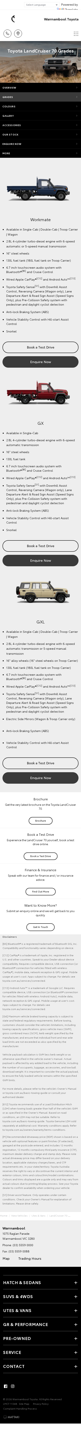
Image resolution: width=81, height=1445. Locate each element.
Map (6, 1258)
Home (3, 1215)
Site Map (24, 1403)
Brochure (40, 820)
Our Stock (10, 134)
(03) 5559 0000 (23, 1245)
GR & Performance (25, 1324)
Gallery (8, 115)
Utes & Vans (38, 1215)
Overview (9, 87)
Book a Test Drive (40, 347)
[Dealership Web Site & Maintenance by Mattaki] (11, 1417)
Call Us (7, 32)
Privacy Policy (41, 1403)
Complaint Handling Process (20, 1408)
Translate (71, 9)
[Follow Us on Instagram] (12, 1386)
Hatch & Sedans (22, 1282)
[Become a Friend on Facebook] (5, 1386)
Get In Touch (40, 927)
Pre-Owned (17, 1338)
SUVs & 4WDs (18, 1296)
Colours (9, 106)
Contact (14, 1366)
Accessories (11, 125)
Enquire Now (11, 143)
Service (12, 1352)
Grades (7, 97)
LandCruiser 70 (58, 1215)
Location (18, 32)
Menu (75, 32)
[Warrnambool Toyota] (9, 19)
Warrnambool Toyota (61, 19)
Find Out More (40, 891)
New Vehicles (19, 1215)
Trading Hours (29, 1258)
